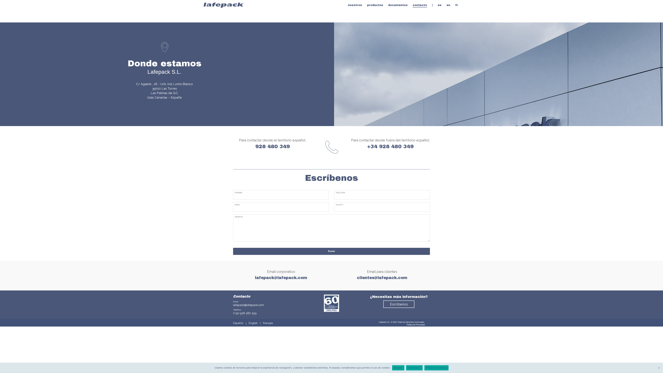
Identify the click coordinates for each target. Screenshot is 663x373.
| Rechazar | (414, 367)
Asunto (339, 205)
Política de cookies (436, 367)
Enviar (331, 251)
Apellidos (340, 193)
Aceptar (398, 367)
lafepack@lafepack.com (248, 305)
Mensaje (239, 217)
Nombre (238, 193)
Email (237, 205)
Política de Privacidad (416, 325)
